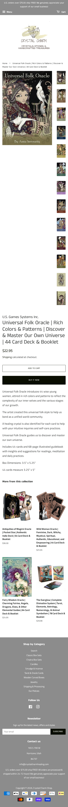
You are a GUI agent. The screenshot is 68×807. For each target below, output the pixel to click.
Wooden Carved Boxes (34, 677)
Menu (9, 11)
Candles (34, 664)
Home (4, 63)
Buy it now (34, 380)
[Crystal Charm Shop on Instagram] (38, 707)
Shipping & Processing (34, 686)
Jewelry (34, 682)
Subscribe (58, 731)
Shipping (7, 357)
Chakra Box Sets (34, 659)
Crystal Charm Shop (42, 788)
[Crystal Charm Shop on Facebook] (30, 707)
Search (34, 650)
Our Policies (34, 691)
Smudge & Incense (34, 668)
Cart (63, 12)
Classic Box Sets (34, 655)
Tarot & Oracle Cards (34, 673)
